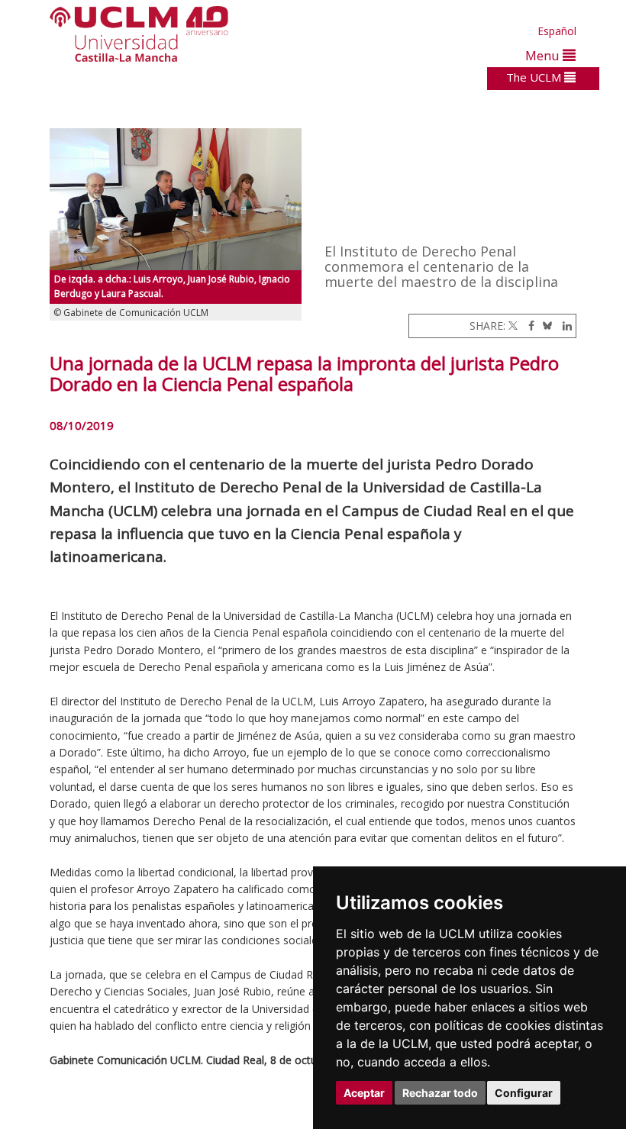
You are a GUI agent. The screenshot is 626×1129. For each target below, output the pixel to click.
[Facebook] (527, 325)
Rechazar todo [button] (440, 1092)
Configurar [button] (524, 1092)
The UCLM (535, 77)
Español (556, 31)
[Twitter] (513, 325)
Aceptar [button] (364, 1092)
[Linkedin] (563, 325)
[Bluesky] (544, 325)
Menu (544, 55)
